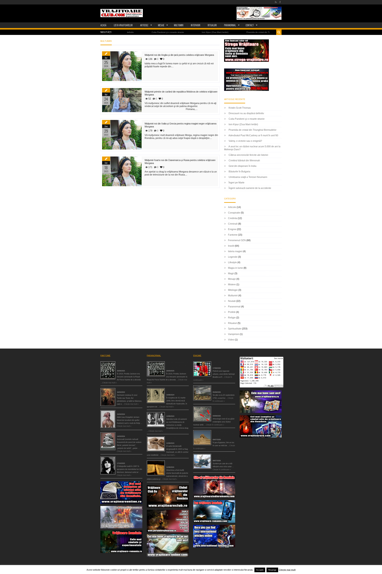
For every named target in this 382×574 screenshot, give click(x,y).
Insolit (231, 246)
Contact (250, 25)
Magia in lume (235, 268)
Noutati (232, 301)
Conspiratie (234, 212)
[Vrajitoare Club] (121, 13)
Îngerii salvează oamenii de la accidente (250, 188)
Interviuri (195, 25)
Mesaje (161, 25)
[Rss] (276, 2)
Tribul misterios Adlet (125, 411)
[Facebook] (280, 2)
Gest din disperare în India (242, 166)
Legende (232, 257)
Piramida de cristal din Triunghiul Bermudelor (239, 32)
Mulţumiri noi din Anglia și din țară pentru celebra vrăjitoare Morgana (179, 55)
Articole (144, 25)
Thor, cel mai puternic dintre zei (129, 389)
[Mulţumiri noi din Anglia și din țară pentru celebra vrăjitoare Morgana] (122, 66)
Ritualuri (212, 25)
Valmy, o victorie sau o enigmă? (245, 141)
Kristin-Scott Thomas (240, 108)
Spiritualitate (234, 328)
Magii (231, 273)
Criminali (233, 223)
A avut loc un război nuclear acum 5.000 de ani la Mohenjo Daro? (224, 410)
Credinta (232, 218)
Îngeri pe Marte (236, 182)
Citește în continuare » (215, 425)
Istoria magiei (235, 251)
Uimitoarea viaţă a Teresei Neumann (248, 177)
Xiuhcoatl (120, 433)
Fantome (232, 235)
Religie (232, 317)
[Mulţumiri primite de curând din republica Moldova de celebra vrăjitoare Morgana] (122, 100)
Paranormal (230, 25)
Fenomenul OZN (237, 240)
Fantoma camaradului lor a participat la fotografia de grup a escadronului (129, 365)
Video (231, 339)
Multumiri (178, 25)
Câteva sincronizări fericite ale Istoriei (248, 155)
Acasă (103, 25)
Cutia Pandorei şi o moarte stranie (139, 32)
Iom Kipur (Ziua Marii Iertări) (186, 32)
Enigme (232, 229)
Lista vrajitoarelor (123, 25)
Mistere (232, 284)
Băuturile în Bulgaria (239, 171)
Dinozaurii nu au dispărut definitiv (246, 113)
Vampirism (233, 334)
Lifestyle (232, 262)
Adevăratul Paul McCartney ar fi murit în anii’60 (253, 135)
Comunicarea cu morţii (175, 413)
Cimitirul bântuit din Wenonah (244, 160)
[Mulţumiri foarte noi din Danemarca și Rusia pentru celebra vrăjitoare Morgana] (122, 171)
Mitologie (233, 290)
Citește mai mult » (109, 383)
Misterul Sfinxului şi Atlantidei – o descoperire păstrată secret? (223, 434)
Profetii (231, 312)
